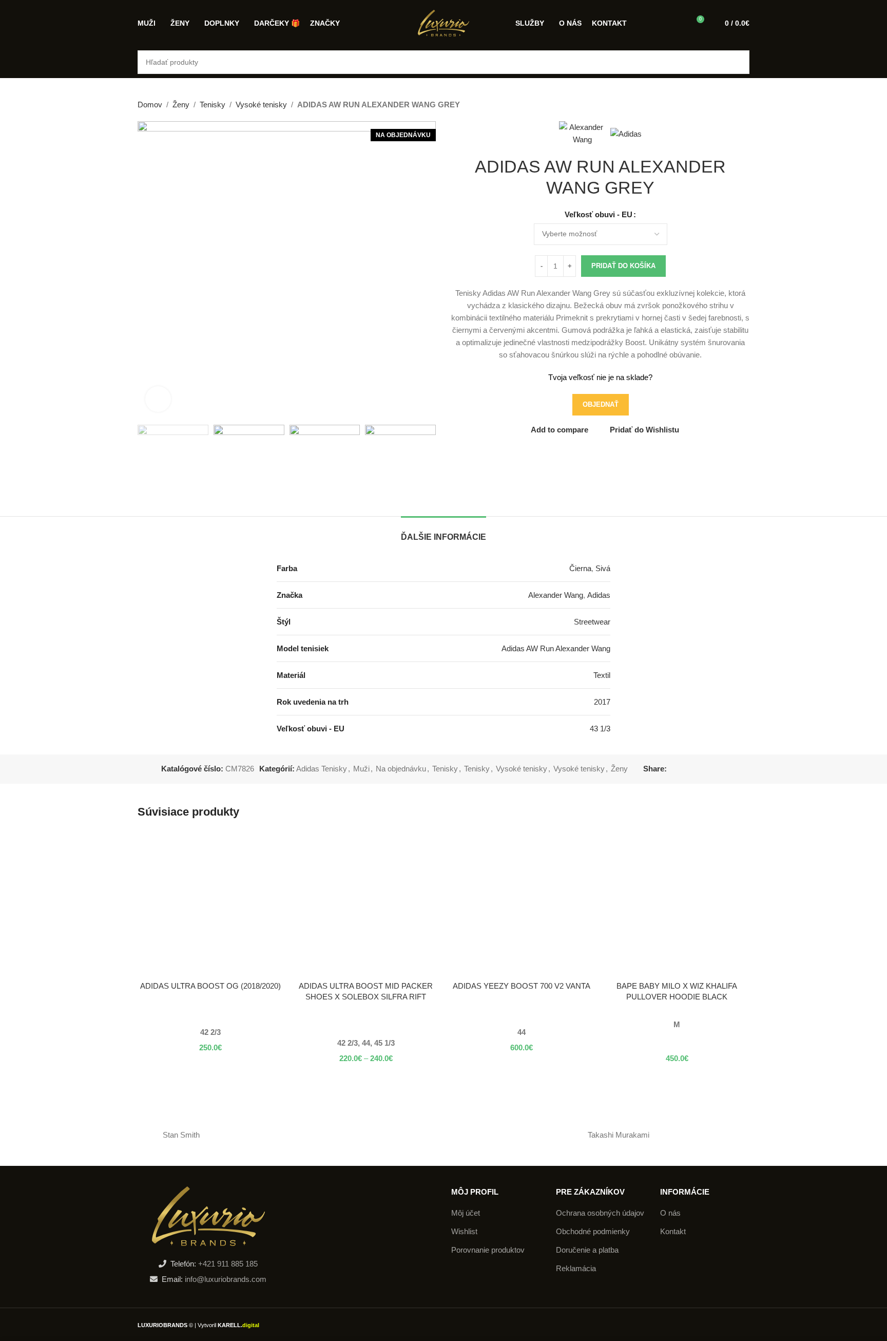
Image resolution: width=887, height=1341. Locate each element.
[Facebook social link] (673, 769)
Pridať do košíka (623, 266)
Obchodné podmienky (593, 1231)
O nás (670, 1212)
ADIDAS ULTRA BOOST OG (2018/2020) (210, 985)
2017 (602, 701)
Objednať (601, 404)
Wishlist (464, 1231)
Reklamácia (576, 1268)
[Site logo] (443, 22)
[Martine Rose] (268, 1135)
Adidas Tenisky (321, 768)
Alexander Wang (555, 595)
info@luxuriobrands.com (224, 1279)
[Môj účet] (677, 23)
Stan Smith (181, 1134)
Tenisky (212, 104)
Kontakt (673, 1231)
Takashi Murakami (618, 1134)
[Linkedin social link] (708, 769)
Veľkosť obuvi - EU (598, 214)
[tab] (443, 531)
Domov (150, 104)
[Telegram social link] (720, 769)
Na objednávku (401, 768)
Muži (361, 768)
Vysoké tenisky (261, 104)
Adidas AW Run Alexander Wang (556, 648)
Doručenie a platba (587, 1249)
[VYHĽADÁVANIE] (737, 62)
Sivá (602, 568)
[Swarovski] (356, 1135)
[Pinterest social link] (696, 769)
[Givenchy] (443, 1135)
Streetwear (592, 621)
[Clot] (705, 1135)
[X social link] (684, 769)
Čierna (580, 568)
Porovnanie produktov (488, 1249)
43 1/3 (600, 728)
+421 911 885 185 (228, 1263)
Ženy (180, 104)
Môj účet (465, 1212)
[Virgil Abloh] (530, 1135)
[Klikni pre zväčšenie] (158, 399)
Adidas (598, 595)
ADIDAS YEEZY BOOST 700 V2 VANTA (521, 985)
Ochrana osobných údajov (600, 1212)
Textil (601, 675)
